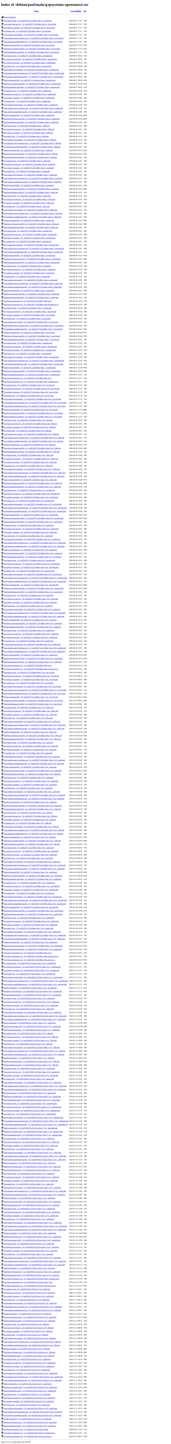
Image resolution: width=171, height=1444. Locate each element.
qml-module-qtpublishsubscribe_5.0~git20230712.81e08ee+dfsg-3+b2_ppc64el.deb (35, 904)
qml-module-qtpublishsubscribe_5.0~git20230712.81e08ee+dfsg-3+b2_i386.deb (33, 834)
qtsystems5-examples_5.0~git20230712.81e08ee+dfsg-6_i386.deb (28, 133)
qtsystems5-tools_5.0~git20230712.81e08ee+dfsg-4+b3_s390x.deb (29, 455)
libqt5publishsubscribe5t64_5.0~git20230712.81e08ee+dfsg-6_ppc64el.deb (32, 263)
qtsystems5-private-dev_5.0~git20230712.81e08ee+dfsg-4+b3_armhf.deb (31, 599)
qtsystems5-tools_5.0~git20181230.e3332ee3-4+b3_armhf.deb (27, 1289)
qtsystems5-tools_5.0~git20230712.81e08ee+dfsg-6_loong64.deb (28, 56)
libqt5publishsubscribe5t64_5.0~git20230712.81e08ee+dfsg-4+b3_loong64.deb (33, 592)
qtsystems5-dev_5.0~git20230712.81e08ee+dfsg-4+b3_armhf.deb (28, 606)
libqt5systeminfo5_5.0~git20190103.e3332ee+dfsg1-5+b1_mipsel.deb (30, 1093)
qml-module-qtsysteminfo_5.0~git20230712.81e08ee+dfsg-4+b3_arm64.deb (32, 539)
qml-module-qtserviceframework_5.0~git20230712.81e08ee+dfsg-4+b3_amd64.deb (35, 648)
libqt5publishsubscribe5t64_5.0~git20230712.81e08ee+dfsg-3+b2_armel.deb (32, 774)
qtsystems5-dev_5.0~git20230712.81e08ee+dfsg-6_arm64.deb (27, 277)
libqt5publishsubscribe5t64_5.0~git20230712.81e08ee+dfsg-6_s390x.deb (31, 227)
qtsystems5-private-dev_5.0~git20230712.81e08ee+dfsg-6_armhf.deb (29, 164)
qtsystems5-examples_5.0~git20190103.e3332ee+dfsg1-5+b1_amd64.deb (31, 1216)
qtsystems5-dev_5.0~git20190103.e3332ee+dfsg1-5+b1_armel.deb (28, 1254)
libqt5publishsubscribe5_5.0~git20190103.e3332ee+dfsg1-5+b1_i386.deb (31, 1065)
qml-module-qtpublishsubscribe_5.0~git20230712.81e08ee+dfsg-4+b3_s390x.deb (34, 476)
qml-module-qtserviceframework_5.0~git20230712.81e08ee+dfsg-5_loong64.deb (34, 361)
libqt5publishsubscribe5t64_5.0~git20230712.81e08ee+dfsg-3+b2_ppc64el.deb (33, 914)
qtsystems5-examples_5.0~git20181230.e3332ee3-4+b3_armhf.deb (29, 1296)
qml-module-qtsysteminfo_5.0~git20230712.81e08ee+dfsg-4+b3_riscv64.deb (32, 399)
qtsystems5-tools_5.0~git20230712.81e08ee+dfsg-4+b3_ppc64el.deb (29, 490)
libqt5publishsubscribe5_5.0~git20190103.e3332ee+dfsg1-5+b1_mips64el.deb (33, 1135)
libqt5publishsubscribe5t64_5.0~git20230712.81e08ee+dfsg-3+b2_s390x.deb (32, 739)
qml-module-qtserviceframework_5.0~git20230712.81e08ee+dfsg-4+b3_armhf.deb (34, 613)
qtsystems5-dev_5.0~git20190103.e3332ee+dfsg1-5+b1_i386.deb (28, 1044)
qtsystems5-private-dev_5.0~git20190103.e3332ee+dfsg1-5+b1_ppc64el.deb (32, 967)
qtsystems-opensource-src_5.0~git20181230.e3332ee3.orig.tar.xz (28, 1436)
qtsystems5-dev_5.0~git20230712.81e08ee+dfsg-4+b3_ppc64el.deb (29, 501)
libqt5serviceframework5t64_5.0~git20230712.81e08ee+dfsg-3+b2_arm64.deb (33, 876)
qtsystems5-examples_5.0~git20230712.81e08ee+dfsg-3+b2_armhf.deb (30, 785)
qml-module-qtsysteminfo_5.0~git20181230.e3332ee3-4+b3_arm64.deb (30, 1408)
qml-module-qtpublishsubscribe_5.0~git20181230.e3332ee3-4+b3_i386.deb (32, 1345)
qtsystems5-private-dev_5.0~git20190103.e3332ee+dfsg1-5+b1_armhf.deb (31, 1177)
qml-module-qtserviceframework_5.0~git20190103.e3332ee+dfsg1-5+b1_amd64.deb (35, 1226)
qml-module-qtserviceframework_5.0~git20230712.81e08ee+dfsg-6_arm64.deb (33, 284)
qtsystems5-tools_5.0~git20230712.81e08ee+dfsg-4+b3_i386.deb (28, 420)
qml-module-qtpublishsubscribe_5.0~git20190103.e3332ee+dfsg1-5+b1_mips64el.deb (36, 1125)
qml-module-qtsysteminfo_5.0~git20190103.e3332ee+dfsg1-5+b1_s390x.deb (32, 1153)
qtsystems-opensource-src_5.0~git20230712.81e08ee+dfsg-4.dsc (28, 666)
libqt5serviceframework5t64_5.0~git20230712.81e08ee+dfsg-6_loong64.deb (32, 84)
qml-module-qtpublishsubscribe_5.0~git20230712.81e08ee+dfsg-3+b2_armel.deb (34, 764)
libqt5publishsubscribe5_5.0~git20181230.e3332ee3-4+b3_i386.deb (29, 1356)
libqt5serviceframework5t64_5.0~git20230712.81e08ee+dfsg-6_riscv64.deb (32, 49)
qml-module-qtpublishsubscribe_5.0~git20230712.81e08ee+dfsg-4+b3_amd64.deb (34, 651)
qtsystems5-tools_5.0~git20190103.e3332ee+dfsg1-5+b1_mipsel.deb (29, 1069)
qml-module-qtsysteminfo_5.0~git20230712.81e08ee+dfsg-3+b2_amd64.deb (32, 932)
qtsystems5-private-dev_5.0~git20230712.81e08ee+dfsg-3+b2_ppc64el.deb (32, 886)
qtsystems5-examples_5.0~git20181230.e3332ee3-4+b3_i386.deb (28, 1331)
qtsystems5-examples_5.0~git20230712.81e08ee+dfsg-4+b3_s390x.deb (30, 462)
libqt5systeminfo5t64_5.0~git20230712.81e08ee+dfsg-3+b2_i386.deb (30, 837)
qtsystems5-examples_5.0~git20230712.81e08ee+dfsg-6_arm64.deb (29, 273)
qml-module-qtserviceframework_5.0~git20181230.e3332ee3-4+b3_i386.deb (32, 1342)
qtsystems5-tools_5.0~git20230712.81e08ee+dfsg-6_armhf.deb (27, 161)
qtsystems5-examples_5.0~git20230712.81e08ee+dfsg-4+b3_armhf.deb (30, 602)
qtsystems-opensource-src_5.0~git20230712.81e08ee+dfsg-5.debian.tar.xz (31, 382)
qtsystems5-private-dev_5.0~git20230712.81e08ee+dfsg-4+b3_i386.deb (30, 424)
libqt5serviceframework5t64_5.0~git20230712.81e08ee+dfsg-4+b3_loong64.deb (34, 588)
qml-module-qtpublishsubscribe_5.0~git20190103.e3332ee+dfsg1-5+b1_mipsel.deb (35, 1090)
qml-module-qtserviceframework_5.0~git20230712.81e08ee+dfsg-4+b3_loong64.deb (35, 578)
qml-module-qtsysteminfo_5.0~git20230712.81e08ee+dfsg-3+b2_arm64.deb (32, 862)
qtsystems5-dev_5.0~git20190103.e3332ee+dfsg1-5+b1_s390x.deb (29, 1149)
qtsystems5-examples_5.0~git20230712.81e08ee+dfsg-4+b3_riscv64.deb (31, 392)
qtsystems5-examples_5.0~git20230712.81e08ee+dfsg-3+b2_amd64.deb (30, 925)
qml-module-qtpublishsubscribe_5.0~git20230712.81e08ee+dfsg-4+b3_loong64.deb (35, 581)
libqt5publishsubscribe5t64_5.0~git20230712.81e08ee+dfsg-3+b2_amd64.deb (33, 949)
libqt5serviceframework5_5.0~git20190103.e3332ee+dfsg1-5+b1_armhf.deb (32, 1202)
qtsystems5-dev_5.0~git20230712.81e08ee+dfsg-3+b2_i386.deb (28, 823)
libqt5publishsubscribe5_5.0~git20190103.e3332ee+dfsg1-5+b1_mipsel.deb (32, 1100)
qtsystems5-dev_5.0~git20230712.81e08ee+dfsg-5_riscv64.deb (27, 319)
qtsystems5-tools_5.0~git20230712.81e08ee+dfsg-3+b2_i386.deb (28, 813)
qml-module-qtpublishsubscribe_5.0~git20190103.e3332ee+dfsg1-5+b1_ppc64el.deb (35, 984)
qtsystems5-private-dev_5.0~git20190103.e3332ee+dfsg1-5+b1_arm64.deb (31, 1002)
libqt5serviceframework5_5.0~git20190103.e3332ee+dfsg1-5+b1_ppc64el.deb (33, 991)
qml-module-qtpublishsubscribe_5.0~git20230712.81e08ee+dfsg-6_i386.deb (32, 147)
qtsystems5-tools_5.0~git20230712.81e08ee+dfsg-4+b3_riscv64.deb (29, 385)
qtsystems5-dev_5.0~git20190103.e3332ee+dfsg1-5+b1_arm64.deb (29, 1009)
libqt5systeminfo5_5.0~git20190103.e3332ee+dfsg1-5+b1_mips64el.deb (31, 1128)
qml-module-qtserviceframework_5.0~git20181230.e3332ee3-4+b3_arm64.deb (33, 1412)
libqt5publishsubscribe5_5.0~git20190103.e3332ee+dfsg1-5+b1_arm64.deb (32, 1030)
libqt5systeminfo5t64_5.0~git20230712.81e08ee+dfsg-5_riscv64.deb (29, 333)
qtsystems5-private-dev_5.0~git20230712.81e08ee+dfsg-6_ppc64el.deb (30, 234)
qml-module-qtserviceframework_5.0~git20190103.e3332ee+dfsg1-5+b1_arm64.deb (35, 1016)
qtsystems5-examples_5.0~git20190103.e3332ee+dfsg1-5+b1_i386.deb (30, 1040)
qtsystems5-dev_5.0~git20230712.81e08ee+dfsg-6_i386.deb (26, 136)
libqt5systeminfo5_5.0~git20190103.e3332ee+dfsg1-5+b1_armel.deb (29, 1268)
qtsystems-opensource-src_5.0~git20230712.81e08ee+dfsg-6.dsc (28, 301)
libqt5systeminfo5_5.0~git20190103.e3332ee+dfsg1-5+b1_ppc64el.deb (30, 988)
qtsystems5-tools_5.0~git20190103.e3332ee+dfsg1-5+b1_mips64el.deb (30, 1104)
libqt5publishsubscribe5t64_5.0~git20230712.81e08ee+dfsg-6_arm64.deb (31, 298)
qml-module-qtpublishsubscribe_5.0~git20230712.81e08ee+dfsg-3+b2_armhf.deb (34, 799)
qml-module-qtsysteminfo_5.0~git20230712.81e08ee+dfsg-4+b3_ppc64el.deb (33, 504)
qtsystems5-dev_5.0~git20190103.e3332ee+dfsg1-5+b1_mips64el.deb (30, 1114)
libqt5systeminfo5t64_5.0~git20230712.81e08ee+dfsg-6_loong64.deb (29, 80)
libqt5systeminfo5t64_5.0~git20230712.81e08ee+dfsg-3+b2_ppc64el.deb (31, 907)
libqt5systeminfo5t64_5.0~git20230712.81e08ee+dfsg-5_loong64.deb (29, 368)
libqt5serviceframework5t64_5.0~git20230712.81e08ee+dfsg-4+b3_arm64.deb (33, 553)
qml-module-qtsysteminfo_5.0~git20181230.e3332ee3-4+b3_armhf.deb (30, 1303)
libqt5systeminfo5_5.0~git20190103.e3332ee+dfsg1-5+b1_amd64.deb (30, 1233)
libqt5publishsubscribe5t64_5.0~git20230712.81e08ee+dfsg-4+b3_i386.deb (32, 452)
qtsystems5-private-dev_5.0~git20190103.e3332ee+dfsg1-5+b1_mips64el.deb (32, 1107)
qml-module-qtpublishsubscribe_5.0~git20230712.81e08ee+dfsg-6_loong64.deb (33, 77)
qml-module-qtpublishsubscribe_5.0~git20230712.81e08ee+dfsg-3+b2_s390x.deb (34, 729)
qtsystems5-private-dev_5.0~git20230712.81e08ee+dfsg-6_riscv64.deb (30, 24)
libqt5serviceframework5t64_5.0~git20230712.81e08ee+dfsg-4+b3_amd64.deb (33, 659)
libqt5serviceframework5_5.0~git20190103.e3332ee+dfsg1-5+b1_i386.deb (31, 1061)
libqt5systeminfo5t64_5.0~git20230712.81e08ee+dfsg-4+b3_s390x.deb (30, 480)
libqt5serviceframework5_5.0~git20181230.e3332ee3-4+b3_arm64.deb (30, 1422)
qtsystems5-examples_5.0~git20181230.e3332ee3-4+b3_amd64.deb (29, 1366)
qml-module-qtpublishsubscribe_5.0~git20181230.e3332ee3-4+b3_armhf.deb (32, 1310)
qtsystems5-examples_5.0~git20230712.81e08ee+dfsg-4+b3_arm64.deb (30, 532)
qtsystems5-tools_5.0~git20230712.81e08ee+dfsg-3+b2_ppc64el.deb (29, 883)
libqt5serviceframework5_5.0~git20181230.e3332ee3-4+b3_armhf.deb (30, 1317)
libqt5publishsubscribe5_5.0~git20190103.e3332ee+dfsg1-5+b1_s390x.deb (32, 1170)
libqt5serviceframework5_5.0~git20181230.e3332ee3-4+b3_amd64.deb (30, 1387)
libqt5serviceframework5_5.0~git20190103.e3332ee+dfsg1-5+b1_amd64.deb (32, 1237)
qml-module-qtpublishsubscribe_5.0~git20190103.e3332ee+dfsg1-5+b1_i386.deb (34, 1054)
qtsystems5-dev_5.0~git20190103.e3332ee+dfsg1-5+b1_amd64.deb (29, 1219)
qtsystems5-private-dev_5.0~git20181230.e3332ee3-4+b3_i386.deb (29, 1328)
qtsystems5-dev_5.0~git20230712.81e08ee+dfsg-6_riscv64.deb (27, 31)
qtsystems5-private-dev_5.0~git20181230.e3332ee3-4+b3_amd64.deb (30, 1363)
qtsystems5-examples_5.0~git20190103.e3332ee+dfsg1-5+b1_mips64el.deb (32, 1111)
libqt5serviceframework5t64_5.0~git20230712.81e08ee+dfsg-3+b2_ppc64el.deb (33, 911)
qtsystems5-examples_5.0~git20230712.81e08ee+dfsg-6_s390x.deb (29, 203)
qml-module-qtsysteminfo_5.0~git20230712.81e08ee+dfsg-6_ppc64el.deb (31, 245)
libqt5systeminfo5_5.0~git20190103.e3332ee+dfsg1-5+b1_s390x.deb (29, 1163)
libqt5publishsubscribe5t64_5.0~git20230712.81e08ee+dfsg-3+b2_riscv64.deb (33, 704)
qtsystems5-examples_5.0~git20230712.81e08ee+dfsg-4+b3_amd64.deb (30, 637)
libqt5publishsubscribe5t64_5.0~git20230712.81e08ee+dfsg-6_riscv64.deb (31, 52)
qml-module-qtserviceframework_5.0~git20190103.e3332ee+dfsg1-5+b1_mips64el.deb (36, 1121)
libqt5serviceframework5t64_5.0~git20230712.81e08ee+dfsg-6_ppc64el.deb (32, 259)
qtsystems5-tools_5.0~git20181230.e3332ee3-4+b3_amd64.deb (27, 1359)
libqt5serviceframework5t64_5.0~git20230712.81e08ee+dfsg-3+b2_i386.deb (32, 841)
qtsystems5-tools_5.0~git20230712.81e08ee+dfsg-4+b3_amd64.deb (29, 630)
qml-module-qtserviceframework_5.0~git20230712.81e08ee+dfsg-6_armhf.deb (33, 178)
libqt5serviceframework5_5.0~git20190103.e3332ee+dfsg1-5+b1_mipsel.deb (32, 1097)
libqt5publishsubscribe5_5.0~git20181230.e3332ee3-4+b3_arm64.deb (30, 1426)
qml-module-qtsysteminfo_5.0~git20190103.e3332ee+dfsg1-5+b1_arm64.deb (32, 1012)
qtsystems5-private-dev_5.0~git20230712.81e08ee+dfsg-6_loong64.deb (30, 59)
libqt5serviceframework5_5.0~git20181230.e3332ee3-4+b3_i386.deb (29, 1352)
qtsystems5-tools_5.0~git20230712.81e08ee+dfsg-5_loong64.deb (28, 343)
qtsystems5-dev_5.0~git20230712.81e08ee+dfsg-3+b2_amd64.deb (28, 928)
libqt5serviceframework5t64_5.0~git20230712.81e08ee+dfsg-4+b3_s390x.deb (33, 483)
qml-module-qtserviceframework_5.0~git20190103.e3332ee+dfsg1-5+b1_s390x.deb (35, 1156)
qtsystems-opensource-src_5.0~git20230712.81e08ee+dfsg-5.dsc (28, 378)
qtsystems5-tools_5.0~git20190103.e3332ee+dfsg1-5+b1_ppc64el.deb (30, 963)
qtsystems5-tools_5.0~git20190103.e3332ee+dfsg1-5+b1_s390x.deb (29, 1139)
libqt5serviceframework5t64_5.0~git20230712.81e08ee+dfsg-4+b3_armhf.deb (33, 623)
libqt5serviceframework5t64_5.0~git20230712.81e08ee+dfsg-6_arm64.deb (31, 294)
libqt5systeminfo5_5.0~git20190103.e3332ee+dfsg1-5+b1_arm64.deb (30, 1023)
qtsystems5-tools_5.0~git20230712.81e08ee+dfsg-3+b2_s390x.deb (29, 708)
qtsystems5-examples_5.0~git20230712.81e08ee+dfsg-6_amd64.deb (29, 98)
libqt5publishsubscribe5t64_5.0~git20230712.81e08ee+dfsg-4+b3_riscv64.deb (33, 417)
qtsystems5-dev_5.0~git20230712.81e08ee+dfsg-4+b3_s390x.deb (28, 466)
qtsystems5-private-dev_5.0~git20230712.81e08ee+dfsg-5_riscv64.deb (30, 312)
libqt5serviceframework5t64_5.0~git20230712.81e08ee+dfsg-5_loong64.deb (32, 371)
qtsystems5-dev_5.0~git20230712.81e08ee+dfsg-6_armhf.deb (27, 171)
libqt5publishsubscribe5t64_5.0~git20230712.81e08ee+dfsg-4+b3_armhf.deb (32, 627)
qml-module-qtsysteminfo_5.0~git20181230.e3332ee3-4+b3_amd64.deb (30, 1373)
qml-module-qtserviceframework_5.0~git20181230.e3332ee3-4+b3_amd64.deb (33, 1377)
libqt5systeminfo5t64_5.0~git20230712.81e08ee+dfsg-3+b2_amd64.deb (30, 942)
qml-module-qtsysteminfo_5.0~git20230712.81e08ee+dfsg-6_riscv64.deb (31, 35)
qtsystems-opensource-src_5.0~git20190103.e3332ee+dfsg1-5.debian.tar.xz (31, 1279)
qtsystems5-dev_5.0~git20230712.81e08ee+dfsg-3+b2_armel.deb (28, 753)
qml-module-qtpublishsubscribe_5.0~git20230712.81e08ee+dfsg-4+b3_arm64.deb (34, 546)
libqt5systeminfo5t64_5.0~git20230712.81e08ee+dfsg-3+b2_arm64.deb (30, 872)
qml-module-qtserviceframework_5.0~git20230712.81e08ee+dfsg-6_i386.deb (32, 143)
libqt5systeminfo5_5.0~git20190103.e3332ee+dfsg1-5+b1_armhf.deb (29, 1198)
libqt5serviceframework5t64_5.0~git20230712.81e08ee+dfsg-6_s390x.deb (31, 224)
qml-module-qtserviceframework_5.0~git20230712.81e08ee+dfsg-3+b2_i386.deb (34, 830)
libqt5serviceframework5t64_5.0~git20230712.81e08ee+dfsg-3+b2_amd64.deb (33, 946)
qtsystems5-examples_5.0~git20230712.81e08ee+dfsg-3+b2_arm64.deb (30, 855)
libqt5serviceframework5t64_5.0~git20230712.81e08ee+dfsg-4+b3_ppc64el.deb (33, 518)
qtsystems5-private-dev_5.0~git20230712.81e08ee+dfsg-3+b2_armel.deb (31, 746)
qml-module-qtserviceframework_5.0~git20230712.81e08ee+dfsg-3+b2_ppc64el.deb (35, 900)
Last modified (75, 11)
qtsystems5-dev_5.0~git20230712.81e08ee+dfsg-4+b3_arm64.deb (28, 536)
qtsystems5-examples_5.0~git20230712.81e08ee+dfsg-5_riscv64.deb (29, 315)
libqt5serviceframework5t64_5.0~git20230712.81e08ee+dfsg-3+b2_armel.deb (33, 771)
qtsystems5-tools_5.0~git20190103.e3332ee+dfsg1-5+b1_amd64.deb (29, 1209)
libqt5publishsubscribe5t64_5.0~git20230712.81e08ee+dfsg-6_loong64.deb (32, 87)
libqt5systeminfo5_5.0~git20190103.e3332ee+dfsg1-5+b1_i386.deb (29, 1058)
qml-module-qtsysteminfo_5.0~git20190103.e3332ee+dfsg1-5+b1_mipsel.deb (32, 1083)
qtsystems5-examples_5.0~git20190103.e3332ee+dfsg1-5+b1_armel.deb (30, 1251)
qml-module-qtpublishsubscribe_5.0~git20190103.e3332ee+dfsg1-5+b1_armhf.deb (34, 1195)
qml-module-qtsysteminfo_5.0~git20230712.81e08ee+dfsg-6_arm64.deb (30, 280)
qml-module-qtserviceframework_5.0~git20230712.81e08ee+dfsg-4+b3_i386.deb (34, 438)
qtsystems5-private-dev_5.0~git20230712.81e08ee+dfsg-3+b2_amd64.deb (31, 921)
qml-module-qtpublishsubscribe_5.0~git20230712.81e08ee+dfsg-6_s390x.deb (33, 217)
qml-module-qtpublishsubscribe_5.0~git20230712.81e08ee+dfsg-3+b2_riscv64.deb (34, 694)
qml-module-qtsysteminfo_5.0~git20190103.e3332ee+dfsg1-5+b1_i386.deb (32, 1047)
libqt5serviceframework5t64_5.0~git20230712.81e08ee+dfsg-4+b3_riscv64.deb (33, 413)
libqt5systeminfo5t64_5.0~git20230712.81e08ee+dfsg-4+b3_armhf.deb (30, 620)
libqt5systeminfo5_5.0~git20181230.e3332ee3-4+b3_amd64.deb (28, 1384)
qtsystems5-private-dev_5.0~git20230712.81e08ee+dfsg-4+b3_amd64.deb (31, 634)
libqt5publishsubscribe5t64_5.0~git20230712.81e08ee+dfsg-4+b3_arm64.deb (32, 557)
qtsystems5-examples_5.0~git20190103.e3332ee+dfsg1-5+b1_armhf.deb (31, 1181)
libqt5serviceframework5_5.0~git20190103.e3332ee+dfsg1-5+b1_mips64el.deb (33, 1132)
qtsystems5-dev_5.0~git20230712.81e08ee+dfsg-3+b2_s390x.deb (28, 718)
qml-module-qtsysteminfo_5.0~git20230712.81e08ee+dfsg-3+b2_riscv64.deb (32, 687)
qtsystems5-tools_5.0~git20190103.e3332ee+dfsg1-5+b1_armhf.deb (29, 1174)
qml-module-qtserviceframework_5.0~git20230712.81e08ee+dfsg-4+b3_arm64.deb (35, 543)
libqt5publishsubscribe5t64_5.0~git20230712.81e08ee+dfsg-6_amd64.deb (31, 122)
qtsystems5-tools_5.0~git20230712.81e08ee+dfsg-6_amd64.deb (27, 91)
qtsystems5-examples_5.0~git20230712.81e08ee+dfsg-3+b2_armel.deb (30, 750)
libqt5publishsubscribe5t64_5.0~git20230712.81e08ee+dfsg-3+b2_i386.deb (32, 844)
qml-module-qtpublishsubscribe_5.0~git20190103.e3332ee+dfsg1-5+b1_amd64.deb (35, 1230)
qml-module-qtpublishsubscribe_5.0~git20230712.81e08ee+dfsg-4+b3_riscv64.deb (34, 406)
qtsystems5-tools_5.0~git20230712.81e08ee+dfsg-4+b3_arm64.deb (29, 525)
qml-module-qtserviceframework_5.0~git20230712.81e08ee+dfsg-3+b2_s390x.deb (34, 725)
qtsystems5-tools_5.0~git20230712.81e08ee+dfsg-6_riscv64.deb (28, 21)
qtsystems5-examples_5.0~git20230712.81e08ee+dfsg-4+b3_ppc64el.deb (31, 497)
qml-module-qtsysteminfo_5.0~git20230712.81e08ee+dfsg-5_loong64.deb (31, 357)
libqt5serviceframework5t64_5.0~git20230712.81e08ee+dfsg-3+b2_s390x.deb (33, 736)
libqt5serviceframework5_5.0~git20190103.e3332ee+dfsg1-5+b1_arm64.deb (32, 1026)
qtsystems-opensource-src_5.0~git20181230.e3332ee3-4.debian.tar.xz (29, 1433)
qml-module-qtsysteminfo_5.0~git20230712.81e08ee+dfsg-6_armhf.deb (30, 175)
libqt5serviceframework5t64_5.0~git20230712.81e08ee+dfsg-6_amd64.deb (32, 119)
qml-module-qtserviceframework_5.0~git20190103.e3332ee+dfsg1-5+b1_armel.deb (35, 1261)
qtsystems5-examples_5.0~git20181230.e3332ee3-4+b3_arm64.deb (29, 1401)
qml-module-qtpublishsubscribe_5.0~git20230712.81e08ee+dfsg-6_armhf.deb (32, 182)
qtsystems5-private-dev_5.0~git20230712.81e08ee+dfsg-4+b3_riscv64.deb (31, 389)
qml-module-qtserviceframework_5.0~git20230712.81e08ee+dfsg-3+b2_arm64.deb (35, 865)
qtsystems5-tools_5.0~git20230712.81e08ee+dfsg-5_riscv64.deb (28, 308)
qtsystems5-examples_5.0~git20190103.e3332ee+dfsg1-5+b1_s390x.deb (31, 1146)
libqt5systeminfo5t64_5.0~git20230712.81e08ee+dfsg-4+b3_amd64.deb (30, 655)
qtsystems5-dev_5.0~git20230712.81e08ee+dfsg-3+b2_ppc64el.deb (29, 893)
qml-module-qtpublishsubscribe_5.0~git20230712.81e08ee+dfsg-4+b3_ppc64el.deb (35, 511)
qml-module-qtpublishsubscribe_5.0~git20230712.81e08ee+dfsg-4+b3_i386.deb (33, 441)
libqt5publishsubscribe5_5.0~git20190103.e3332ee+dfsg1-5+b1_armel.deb (31, 1275)
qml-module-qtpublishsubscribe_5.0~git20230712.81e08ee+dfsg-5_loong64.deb (33, 364)
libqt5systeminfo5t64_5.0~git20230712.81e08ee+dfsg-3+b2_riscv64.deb (31, 697)
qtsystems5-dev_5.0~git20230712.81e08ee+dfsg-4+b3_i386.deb (28, 431)
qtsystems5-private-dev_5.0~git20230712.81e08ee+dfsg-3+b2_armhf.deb (31, 781)
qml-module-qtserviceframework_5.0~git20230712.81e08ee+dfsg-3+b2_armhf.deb (34, 795)
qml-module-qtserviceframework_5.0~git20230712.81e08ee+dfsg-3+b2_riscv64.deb (35, 690)
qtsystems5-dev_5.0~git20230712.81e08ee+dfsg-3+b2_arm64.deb (28, 858)
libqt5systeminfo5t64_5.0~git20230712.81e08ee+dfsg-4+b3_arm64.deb (30, 550)
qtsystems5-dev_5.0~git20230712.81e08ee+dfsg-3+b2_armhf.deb (28, 788)
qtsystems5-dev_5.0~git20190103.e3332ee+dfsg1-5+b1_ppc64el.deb (29, 974)
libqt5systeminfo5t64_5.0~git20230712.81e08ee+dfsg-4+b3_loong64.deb (31, 585)
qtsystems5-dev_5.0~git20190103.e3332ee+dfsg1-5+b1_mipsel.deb (29, 1079)
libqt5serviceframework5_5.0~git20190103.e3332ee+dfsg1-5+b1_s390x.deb (32, 1167)
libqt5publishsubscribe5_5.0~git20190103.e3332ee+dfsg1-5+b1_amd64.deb (32, 1240)
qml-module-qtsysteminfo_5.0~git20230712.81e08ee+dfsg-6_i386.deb (30, 140)
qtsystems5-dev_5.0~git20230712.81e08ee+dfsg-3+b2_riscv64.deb (29, 683)
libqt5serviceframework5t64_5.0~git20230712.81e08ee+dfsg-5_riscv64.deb (32, 336)
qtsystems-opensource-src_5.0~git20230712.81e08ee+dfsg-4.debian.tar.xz (31, 669)
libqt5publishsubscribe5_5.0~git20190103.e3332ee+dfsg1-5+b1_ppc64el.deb (32, 995)
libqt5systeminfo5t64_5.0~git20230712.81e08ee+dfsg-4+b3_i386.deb (30, 445)
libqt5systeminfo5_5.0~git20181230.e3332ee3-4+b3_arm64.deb (27, 1419)
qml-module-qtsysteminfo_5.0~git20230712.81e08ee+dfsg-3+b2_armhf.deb (32, 792)
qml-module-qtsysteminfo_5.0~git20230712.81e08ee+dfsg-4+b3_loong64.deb (33, 574)
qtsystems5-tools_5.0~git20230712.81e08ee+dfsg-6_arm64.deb (27, 266)
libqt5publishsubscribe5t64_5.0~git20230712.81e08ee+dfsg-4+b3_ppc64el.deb (33, 522)
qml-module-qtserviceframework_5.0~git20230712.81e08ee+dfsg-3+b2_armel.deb (34, 760)
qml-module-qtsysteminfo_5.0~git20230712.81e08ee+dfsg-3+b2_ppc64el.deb (33, 897)
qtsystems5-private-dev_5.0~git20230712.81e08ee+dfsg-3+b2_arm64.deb (31, 851)
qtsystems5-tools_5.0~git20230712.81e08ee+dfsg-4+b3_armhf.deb (28, 595)
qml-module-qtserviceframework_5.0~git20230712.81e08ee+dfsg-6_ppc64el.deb (34, 249)
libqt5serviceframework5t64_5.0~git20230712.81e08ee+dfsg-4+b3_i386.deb (32, 448)
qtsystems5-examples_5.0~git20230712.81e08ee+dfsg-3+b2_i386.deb (30, 820)
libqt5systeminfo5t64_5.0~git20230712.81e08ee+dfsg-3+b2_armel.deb (30, 767)
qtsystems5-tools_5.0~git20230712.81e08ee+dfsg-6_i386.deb (26, 126)
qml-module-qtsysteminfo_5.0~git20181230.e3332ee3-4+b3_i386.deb (30, 1338)
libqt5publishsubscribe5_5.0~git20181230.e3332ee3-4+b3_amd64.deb (30, 1391)
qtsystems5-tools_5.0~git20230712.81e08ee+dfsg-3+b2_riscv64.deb (29, 673)
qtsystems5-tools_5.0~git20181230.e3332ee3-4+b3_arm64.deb (27, 1394)
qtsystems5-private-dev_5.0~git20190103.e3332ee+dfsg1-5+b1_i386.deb (31, 1037)
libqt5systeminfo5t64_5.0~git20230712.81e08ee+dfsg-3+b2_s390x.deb (30, 732)
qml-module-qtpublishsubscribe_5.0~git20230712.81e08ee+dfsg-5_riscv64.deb (33, 329)
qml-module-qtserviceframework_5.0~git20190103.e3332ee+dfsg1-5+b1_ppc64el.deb (36, 981)
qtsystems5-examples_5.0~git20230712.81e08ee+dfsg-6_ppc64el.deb (29, 238)
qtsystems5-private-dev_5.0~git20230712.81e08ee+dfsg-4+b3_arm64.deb (31, 529)
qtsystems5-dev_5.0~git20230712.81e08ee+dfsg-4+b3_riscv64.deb (29, 396)
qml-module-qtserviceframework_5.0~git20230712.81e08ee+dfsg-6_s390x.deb (33, 213)
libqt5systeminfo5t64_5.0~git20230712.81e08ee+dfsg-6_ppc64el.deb (29, 256)
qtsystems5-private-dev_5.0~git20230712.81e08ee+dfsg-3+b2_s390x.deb (31, 711)
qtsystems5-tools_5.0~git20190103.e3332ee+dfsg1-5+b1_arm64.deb (29, 998)
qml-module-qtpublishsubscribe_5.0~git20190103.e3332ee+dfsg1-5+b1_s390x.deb (34, 1160)
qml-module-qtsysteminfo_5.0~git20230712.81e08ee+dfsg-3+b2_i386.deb (31, 827)
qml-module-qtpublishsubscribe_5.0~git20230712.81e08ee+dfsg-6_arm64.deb (33, 287)
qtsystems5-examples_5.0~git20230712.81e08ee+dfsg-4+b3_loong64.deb (31, 567)
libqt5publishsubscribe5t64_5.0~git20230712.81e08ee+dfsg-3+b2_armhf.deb (32, 809)
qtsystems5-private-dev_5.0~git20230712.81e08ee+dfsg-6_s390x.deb (29, 199)
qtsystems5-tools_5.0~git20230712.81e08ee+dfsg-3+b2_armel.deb (28, 743)
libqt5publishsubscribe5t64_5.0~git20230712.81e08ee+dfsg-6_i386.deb (30, 157)
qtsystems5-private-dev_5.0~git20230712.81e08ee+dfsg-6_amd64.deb (30, 94)
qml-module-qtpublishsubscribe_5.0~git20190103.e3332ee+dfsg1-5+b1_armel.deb (34, 1265)
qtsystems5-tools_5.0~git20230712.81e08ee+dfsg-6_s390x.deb (27, 196)
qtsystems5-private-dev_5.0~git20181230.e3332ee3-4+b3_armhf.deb (29, 1293)
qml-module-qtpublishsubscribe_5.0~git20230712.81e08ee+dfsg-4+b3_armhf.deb (34, 616)
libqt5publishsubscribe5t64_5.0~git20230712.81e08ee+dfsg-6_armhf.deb (31, 192)
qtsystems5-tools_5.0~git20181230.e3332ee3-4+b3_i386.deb (26, 1324)
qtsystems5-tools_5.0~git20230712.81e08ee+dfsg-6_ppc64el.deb (28, 231)
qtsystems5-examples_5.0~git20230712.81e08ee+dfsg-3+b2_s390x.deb (30, 715)
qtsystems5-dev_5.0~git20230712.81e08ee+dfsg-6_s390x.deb (27, 206)
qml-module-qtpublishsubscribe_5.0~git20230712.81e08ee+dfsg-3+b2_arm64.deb (34, 869)
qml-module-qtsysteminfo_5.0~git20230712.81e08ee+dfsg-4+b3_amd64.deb (32, 644)
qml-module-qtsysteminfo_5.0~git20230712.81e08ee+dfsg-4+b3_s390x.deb (32, 469)
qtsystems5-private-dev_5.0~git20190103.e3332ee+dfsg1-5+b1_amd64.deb (32, 1212)
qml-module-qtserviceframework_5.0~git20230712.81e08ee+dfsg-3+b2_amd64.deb (35, 935)
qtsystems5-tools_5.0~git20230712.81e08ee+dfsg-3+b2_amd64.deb (29, 918)
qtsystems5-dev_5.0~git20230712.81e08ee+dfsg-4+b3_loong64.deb (29, 571)
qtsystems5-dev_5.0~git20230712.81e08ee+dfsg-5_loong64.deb (27, 354)
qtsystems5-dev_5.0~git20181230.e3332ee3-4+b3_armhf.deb (26, 1300)
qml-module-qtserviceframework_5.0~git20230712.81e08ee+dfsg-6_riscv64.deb (33, 38)
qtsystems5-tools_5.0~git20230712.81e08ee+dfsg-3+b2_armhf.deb (28, 778)
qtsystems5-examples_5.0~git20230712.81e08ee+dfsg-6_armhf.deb (29, 168)
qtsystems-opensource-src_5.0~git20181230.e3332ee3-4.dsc (26, 1429)
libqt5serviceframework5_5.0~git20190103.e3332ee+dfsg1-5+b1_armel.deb (32, 1272)
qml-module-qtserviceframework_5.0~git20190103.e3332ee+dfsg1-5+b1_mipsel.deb (35, 1086)
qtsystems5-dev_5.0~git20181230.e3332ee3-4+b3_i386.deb (26, 1335)
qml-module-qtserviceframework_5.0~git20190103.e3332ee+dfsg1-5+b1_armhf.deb (35, 1191)
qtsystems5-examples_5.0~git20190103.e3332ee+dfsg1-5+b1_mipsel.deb (31, 1076)
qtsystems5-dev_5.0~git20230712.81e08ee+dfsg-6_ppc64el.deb (27, 241)
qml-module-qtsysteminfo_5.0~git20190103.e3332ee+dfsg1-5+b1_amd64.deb (33, 1223)
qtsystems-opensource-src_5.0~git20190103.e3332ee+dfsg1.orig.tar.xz (30, 1286)
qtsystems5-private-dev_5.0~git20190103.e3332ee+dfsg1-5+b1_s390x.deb (31, 1142)
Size (84, 11)
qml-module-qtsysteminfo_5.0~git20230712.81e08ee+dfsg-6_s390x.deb (30, 210)
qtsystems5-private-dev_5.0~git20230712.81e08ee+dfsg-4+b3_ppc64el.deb (32, 494)
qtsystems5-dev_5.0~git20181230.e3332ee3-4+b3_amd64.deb (27, 1370)
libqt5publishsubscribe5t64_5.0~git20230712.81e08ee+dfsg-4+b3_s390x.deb (32, 487)
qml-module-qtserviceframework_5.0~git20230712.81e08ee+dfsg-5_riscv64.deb (33, 326)
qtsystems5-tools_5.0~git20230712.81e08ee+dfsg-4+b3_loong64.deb (29, 560)
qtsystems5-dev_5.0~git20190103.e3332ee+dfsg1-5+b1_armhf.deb (29, 1184)
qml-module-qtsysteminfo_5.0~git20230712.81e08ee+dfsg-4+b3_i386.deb (31, 434)
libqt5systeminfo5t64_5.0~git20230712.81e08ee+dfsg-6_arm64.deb (29, 291)
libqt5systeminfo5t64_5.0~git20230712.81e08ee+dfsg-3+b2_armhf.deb (30, 802)
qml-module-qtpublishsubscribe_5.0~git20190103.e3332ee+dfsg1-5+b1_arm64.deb (35, 1019)
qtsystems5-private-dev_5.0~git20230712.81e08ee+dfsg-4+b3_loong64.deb (32, 564)
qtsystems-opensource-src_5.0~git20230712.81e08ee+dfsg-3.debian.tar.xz (31, 956)
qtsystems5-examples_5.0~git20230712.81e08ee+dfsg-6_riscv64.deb (29, 28)
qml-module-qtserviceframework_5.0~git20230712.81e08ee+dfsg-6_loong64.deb (34, 73)
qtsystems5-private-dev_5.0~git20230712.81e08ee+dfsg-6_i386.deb (29, 129)
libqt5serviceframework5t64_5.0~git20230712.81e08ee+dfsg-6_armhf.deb (31, 189)
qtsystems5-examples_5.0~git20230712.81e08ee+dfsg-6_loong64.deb (30, 63)
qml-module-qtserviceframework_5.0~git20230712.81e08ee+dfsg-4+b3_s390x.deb (34, 473)
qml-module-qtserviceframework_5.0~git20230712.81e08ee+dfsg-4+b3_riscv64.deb (35, 403)
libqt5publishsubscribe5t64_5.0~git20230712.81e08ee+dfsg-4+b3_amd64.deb (33, 662)
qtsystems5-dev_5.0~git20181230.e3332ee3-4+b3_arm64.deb (27, 1405)
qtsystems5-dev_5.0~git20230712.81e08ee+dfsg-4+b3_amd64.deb (28, 641)
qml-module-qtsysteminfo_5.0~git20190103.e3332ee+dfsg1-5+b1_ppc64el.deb (33, 977)
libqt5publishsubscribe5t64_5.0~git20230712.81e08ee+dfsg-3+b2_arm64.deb (32, 879)
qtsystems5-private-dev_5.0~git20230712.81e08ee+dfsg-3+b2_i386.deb (30, 816)
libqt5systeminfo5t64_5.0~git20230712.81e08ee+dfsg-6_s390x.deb (29, 220)
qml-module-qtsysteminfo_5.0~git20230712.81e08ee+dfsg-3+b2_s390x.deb (32, 722)
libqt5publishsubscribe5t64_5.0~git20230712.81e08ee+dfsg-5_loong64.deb (32, 375)
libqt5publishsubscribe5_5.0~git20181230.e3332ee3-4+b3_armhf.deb (29, 1321)
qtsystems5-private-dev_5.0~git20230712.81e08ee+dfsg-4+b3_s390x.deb (31, 459)
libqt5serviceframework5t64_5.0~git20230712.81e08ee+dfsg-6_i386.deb (31, 154)
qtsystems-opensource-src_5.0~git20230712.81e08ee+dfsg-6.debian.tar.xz (31, 305)
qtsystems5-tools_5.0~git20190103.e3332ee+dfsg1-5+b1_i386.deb (28, 1033)
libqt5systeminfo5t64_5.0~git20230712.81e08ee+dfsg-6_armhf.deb (29, 185)
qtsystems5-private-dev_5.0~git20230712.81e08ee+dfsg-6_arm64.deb (30, 270)
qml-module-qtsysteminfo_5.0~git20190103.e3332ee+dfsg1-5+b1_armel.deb (32, 1258)
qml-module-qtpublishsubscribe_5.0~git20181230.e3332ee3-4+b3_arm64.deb (32, 1415)
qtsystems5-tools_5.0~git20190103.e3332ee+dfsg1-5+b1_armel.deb (29, 1244)
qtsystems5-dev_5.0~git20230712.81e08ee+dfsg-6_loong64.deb (27, 66)
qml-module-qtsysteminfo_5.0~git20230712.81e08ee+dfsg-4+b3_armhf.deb (32, 609)
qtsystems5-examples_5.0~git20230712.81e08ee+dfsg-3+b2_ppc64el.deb (31, 890)
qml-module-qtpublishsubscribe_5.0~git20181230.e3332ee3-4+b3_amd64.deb (33, 1380)
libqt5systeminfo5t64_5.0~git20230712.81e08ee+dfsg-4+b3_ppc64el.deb (31, 515)
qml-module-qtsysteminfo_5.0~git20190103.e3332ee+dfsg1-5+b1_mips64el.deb (33, 1118)
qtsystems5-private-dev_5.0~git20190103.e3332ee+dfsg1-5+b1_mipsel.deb (32, 1072)
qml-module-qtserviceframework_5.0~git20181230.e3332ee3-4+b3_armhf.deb (33, 1307)
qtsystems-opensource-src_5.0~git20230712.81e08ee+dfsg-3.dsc (28, 953)
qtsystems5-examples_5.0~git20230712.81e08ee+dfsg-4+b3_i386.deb (30, 427)
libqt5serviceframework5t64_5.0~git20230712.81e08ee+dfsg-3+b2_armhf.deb (33, 806)
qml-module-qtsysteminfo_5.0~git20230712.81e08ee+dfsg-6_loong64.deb (31, 70)
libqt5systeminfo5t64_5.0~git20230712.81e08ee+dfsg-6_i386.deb (28, 150)
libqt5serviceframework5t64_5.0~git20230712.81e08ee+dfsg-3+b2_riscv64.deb (33, 701)
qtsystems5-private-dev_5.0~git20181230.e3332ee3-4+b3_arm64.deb (29, 1398)
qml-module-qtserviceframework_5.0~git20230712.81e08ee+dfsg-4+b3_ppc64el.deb (35, 508)
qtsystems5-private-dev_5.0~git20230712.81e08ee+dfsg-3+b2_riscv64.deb (31, 676)
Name (36, 11)
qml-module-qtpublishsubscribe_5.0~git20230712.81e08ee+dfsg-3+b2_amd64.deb (34, 939)
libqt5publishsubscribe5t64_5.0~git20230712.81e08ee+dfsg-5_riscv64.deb (31, 340)
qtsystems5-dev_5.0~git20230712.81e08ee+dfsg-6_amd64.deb (27, 101)
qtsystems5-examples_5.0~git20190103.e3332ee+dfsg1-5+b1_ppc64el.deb (31, 970)
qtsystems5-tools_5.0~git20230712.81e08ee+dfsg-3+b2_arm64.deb (29, 848)
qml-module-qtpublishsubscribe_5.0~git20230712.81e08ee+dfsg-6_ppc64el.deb (33, 252)
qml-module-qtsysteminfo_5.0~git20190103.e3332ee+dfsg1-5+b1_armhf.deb (32, 1188)
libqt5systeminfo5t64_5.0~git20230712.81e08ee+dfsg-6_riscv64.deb (29, 45)
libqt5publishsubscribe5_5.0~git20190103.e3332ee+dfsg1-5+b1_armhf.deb (32, 1205)
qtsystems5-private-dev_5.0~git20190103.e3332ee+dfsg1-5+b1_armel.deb (31, 1247)
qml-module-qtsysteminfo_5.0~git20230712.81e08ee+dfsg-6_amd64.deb (31, 105)
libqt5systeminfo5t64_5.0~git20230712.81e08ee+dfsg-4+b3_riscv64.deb (31, 410)
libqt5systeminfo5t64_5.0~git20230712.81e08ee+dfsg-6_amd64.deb (29, 115)
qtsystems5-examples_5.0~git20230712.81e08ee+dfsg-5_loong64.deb (30, 350)
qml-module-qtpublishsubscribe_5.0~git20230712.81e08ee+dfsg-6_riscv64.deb (33, 42)
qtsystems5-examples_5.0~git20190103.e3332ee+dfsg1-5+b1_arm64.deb (31, 1005)
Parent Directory (10, 17)
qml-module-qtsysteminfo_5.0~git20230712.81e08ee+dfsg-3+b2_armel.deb (32, 757)
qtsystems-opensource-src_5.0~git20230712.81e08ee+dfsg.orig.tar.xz (29, 960)
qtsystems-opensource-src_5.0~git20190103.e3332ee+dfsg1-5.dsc (28, 1282)
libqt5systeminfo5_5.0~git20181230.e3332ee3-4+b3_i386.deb (27, 1349)
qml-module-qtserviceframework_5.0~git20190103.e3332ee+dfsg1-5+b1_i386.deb (34, 1051)
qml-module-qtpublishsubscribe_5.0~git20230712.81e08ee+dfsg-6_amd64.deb (33, 112)
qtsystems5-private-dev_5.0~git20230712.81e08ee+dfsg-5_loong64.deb (30, 347)
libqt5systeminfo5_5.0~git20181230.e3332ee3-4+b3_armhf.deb (27, 1314)
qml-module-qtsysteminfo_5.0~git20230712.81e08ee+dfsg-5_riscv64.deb (31, 322)
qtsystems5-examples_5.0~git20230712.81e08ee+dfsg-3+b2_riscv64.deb (31, 680)
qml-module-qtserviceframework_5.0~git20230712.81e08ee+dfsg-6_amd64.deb (33, 108)
